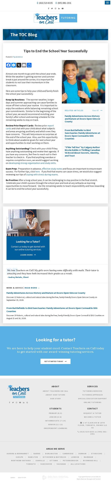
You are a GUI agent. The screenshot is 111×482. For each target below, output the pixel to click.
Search (12, 478)
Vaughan (61, 464)
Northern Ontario (21, 460)
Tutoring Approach (92, 395)
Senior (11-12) (55, 424)
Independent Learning (55, 428)
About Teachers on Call (55, 391)
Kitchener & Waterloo (54, 457)
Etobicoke (96, 453)
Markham (88, 457)
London (75, 457)
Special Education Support (92, 398)
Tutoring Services (92, 391)
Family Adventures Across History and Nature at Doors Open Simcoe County (82, 118)
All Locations (78, 464)
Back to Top (22, 478)
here (37, 171)
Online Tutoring (92, 402)
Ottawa (54, 460)
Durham (82, 453)
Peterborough (70, 460)
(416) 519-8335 (46, 2)
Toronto (31, 464)
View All (95, 110)
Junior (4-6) (55, 417)
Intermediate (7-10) (55, 421)
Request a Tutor (92, 413)
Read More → (32, 287)
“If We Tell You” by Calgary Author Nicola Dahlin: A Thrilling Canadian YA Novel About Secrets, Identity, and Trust (82, 151)
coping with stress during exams (42, 174)
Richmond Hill (90, 460)
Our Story (55, 398)
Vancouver (46, 464)
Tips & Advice (18, 57)
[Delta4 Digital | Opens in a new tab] (55, 479)
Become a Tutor (92, 417)
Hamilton (33, 457)
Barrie (37, 453)
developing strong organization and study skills (32, 163)
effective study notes (52, 168)
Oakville (40, 460)
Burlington (51, 453)
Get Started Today (53, 361)
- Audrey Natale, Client (18, 277)
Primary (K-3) (55, 413)
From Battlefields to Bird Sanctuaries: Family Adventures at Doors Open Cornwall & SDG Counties (82, 134)
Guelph (19, 457)
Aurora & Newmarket (18, 453)
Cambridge (68, 453)
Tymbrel (98, 479)
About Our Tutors (55, 395)
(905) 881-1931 (64, 2)
